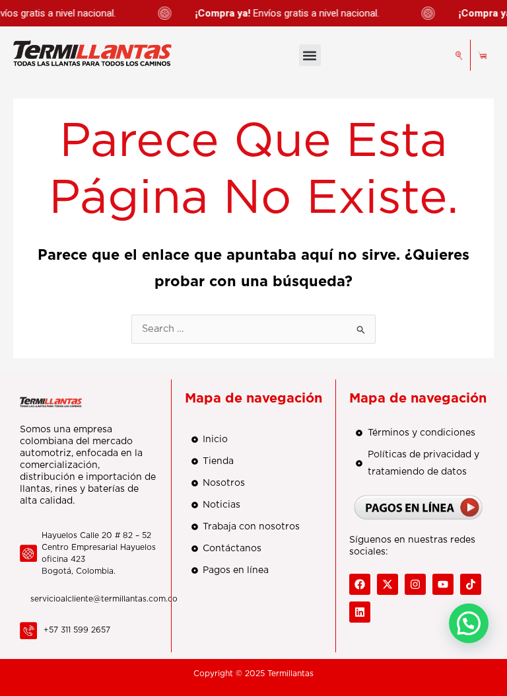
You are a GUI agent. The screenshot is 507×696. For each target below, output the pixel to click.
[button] (310, 55)
